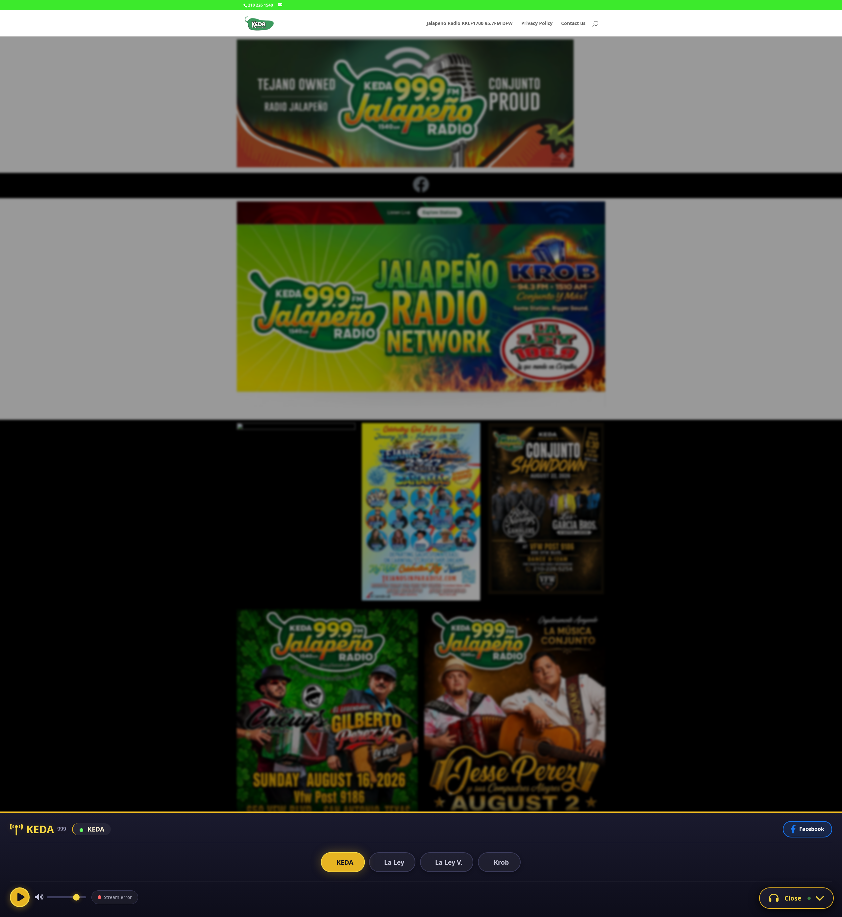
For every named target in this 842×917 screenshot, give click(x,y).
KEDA (345, 862)
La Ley (394, 862)
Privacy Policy (537, 23)
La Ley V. (448, 862)
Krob (501, 862)
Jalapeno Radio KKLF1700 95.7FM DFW (470, 23)
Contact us (573, 23)
